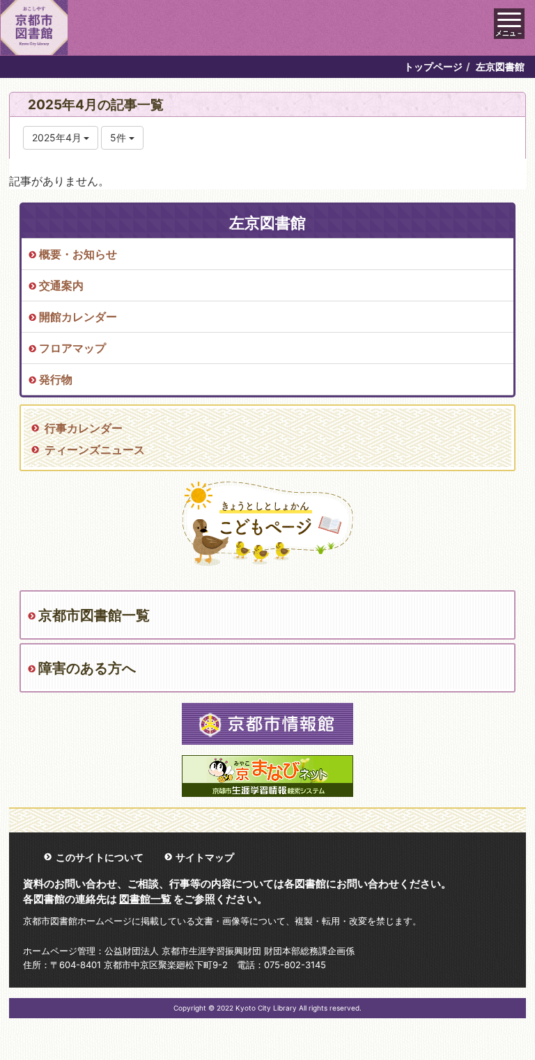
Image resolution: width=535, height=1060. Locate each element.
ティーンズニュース (95, 450)
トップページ (433, 66)
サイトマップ (205, 857)
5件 (119, 137)
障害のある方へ (87, 668)
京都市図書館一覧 (94, 615)
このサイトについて (100, 857)
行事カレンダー (84, 428)
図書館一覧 (145, 898)
